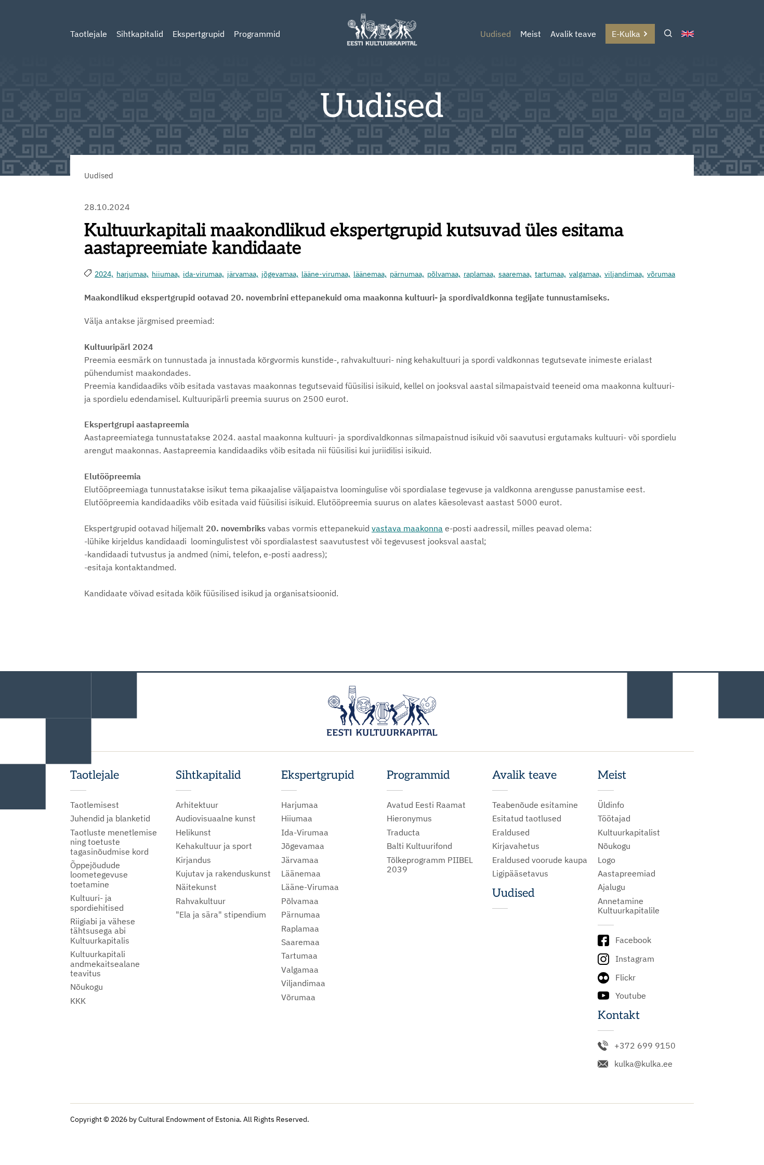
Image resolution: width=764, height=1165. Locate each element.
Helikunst (193, 832)
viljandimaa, (624, 274)
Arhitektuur (197, 804)
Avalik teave (573, 33)
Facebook (633, 940)
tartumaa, (550, 274)
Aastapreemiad (626, 873)
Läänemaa (301, 873)
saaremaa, (515, 274)
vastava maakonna (407, 528)
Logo (606, 860)
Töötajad (614, 818)
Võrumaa (298, 997)
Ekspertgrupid (199, 33)
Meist (530, 33)
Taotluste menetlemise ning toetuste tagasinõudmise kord (113, 842)
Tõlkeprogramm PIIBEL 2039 (430, 864)
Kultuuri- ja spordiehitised (97, 902)
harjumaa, (132, 274)
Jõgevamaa (302, 845)
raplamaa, (479, 274)
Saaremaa (300, 942)
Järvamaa (300, 860)
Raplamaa (300, 928)
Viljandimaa (303, 983)
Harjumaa (299, 804)
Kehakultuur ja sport (214, 845)
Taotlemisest (94, 804)
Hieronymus (409, 818)
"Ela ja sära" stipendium (221, 914)
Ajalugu (611, 887)
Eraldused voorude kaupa (539, 860)
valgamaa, (585, 274)
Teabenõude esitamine (535, 804)
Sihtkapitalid (139, 33)
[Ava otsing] (668, 34)
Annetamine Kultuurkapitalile (629, 905)
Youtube (630, 995)
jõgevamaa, (279, 274)
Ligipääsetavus (520, 873)
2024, (104, 274)
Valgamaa (300, 969)
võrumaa (661, 274)
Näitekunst (196, 887)
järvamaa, (242, 274)
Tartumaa (299, 955)
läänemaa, (370, 274)
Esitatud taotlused (526, 818)
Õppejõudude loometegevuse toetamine (99, 874)
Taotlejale (88, 33)
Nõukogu (86, 986)
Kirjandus (193, 860)
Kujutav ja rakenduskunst (223, 873)
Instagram (634, 958)
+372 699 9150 (645, 1045)
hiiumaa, (166, 274)
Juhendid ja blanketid (110, 818)
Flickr (625, 977)
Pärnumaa (300, 914)
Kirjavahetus (515, 845)
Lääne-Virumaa (310, 887)
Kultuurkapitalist (629, 832)
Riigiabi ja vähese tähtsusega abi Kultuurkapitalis (102, 931)
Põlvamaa (300, 901)
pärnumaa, (407, 274)
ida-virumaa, (203, 274)
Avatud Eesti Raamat (426, 804)
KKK (78, 1000)
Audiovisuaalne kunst (216, 818)
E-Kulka (626, 34)
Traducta (403, 832)
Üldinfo (611, 804)
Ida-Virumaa (304, 832)
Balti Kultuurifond (419, 845)
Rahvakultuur (201, 901)
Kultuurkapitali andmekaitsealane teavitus (105, 963)
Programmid (257, 33)
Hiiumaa (296, 818)
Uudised (495, 33)
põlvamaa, (443, 274)
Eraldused (511, 832)
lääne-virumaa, (325, 274)
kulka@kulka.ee (643, 1063)
